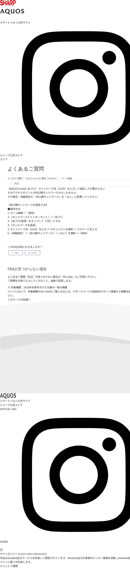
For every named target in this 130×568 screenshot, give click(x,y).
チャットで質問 (9, 566)
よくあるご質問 (15, 178)
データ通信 (67, 178)
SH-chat (67, 277)
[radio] (15, 252)
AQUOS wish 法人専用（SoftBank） (42, 178)
